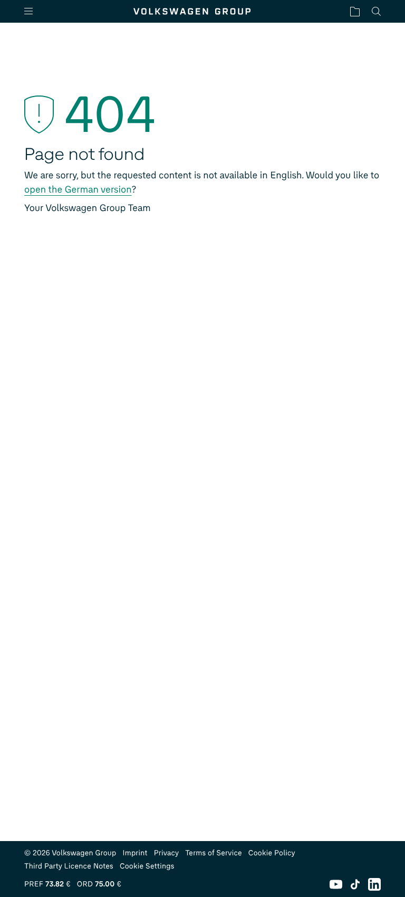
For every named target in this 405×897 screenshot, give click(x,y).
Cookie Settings (147, 866)
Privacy (166, 852)
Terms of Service (213, 852)
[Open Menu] (32, 11)
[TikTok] (355, 884)
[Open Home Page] (191, 11)
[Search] (376, 11)
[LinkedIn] (374, 884)
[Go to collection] (355, 11)
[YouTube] (336, 884)
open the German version (78, 189)
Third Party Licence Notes (68, 866)
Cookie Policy (271, 852)
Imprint (135, 852)
